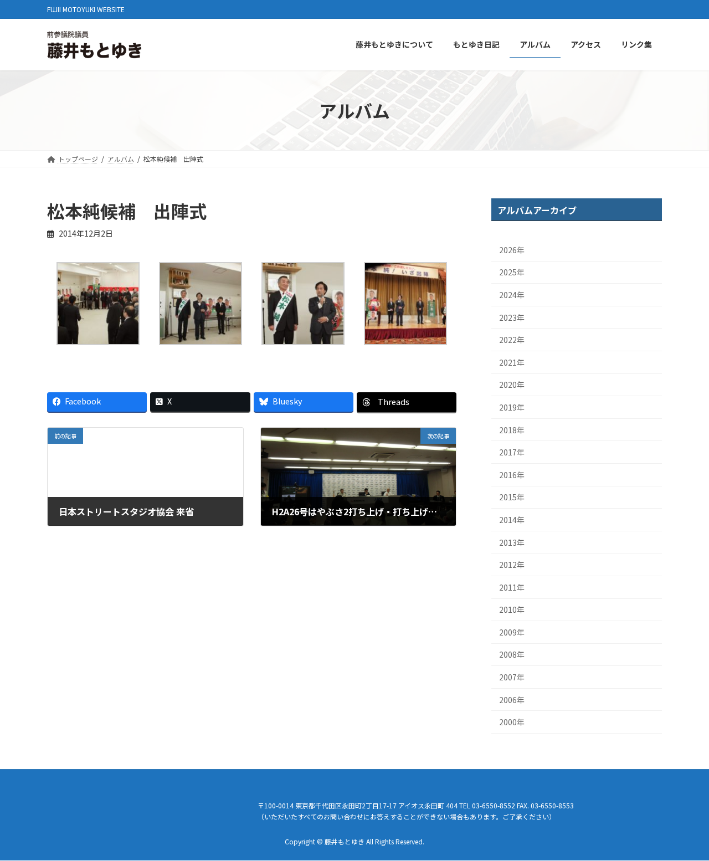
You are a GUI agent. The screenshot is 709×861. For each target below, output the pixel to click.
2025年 (512, 272)
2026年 (512, 249)
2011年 (512, 587)
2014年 (512, 519)
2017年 (512, 452)
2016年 (512, 474)
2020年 (512, 385)
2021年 (512, 362)
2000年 (512, 722)
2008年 (512, 654)
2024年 (512, 294)
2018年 (512, 429)
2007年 (512, 677)
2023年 (512, 317)
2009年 (512, 632)
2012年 (512, 564)
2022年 (512, 340)
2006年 (512, 699)
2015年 (512, 497)
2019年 (512, 407)
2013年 (512, 542)
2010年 (512, 610)
